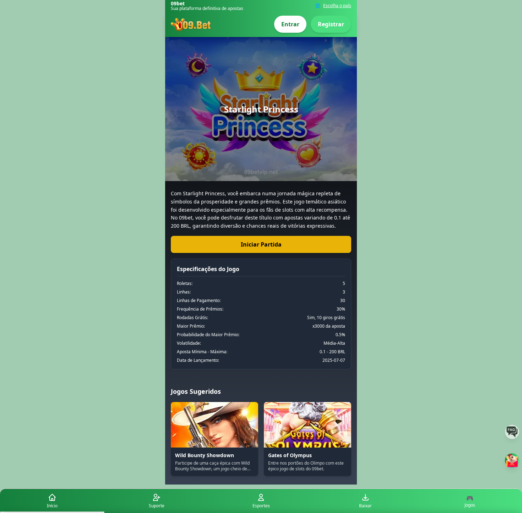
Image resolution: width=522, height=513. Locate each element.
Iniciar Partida (261, 244)
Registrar (331, 24)
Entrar (290, 24)
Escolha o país (337, 6)
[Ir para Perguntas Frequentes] (512, 432)
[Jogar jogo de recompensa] (512, 460)
